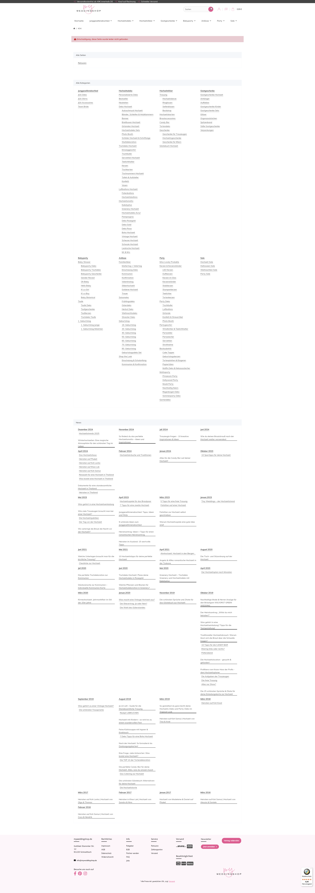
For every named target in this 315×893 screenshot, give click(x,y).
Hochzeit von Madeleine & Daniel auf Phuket (176, 800)
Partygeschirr (166, 325)
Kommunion (127, 273)
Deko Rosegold (129, 220)
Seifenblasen (168, 106)
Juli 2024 (164, 429)
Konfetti (125, 181)
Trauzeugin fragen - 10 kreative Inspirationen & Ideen (174, 437)
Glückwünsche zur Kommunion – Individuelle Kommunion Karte (92, 586)
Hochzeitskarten (167, 114)
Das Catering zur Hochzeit (132, 773)
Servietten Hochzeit (131, 157)
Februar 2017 (125, 792)
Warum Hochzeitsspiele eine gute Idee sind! (177, 523)
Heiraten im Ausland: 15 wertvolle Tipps (134, 543)
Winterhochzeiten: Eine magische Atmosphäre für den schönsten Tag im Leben (95, 443)
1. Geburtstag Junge (90, 325)
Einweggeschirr (129, 150)
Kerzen (125, 165)
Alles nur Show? (208, 684)
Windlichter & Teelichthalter (175, 329)
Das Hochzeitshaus (88, 455)
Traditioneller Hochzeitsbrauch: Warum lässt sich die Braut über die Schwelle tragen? (218, 638)
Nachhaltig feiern (170, 388)
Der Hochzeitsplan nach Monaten (216, 572)
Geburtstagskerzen (171, 356)
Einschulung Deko (130, 270)
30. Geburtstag (129, 329)
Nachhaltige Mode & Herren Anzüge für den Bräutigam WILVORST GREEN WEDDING (218, 602)
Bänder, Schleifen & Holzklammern (137, 114)
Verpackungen (207, 130)
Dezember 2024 (85, 429)
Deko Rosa (127, 228)
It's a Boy (85, 293)
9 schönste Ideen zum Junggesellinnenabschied (130, 523)
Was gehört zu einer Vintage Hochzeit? (96, 706)
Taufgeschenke (88, 309)
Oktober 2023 (206, 451)
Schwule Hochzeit (130, 244)
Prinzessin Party (170, 376)
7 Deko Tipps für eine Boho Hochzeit (136, 736)
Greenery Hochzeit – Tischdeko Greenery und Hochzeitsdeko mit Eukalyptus (174, 578)
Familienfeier (125, 262)
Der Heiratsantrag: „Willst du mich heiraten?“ (216, 614)
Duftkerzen (168, 273)
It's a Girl (85, 289)
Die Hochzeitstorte (128, 787)
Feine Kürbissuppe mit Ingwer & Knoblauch (133, 731)
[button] (219, 9)
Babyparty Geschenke (91, 273)
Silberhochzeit (128, 285)
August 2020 (206, 549)
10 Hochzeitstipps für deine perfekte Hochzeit (135, 557)
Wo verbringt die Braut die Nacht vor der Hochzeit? (95, 530)
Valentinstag (128, 281)
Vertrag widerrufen (231, 841)
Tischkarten (127, 169)
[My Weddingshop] (88, 9)
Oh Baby (85, 281)
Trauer (125, 293)
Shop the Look (125, 356)
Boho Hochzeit (128, 232)
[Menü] (311, 868)
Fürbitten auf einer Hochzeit (173, 505)
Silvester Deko (128, 317)
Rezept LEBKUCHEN (129, 712)
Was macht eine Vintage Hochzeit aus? (137, 599)
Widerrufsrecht (107, 857)
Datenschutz (106, 853)
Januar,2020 (124, 592)
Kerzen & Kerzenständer (171, 266)
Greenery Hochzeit (130, 209)
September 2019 (86, 699)
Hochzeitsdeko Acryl (131, 213)
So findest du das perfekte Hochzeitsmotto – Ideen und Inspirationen (131, 439)
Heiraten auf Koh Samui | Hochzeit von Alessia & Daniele (217, 800)
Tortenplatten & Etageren (174, 360)
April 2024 (83, 451)
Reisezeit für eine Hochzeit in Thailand (96, 474)
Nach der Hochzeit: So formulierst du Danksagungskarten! (135, 744)
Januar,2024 (165, 451)
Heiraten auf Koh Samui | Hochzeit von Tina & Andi (177, 720)
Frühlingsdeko (128, 301)
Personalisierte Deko (128, 94)
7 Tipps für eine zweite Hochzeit (134, 505)
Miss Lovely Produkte (169, 262)
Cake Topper (168, 352)
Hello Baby (86, 285)
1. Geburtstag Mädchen (92, 329)
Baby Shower (84, 262)
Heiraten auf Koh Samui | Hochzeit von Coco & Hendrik (95, 815)
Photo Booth (127, 134)
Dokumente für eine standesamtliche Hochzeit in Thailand (94, 487)
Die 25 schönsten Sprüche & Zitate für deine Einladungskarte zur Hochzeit (217, 692)
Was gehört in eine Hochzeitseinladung (96, 504)
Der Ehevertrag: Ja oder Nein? (133, 603)
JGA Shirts (82, 98)
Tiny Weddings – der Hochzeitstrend (218, 501)
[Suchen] (210, 9)
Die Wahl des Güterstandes (132, 607)
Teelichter (167, 293)
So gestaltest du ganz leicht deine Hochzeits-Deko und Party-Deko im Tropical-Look (176, 709)
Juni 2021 (82, 549)
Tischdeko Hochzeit (128, 146)
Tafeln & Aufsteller (130, 177)
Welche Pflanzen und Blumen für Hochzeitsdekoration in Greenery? (134, 586)
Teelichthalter (128, 161)
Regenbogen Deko (171, 392)
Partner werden (132, 853)
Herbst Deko (127, 309)
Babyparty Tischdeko (91, 270)
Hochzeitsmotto (126, 201)
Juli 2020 (82, 568)
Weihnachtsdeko (129, 313)
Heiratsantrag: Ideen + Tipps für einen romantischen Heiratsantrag (136, 533)
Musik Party (168, 384)
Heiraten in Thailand (88, 492)
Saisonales (124, 297)
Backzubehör (166, 348)
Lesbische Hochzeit (130, 248)
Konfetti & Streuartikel (173, 317)
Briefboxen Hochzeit (131, 122)
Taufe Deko (86, 305)
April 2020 (205, 568)
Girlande (166, 313)
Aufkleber (204, 102)
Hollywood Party (170, 380)
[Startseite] (74, 28)
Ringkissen (167, 102)
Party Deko (165, 301)
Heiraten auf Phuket (88, 459)
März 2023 (165, 497)
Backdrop (167, 110)
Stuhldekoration (129, 142)
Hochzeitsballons (129, 197)
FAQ (128, 857)
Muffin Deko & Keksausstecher (176, 368)
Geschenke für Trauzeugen (175, 134)
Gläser (203, 114)
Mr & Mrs (126, 252)
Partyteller (167, 333)
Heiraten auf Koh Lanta (89, 463)
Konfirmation (128, 277)
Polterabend (207, 652)
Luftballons (168, 309)
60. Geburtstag (129, 340)
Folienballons (128, 193)
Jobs (128, 861)
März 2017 (83, 792)
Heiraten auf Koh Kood (211, 703)
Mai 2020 (164, 568)
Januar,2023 (206, 497)
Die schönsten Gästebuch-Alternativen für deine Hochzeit (136, 782)
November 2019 (167, 592)
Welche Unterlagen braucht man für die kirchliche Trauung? (96, 557)
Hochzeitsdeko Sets (131, 130)
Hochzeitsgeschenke (172, 138)
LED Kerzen (168, 270)
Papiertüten (168, 364)
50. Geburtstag (129, 336)
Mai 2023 (82, 497)
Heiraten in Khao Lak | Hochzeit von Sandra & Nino (135, 800)
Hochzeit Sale (206, 262)
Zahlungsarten (157, 849)
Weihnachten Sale (208, 270)
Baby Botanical (88, 297)
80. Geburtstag (129, 348)
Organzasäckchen (208, 118)
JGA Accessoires (85, 102)
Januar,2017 (165, 792)
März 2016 (205, 792)
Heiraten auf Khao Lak (89, 467)
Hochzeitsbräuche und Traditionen (135, 455)
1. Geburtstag (84, 321)
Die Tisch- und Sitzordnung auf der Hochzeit (216, 557)
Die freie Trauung (209, 680)
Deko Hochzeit (125, 106)
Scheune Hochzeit (130, 240)
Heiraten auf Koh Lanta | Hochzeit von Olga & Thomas (95, 800)
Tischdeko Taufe (88, 317)
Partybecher (168, 336)
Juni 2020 (123, 568)
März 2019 (165, 699)
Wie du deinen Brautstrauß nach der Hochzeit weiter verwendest (217, 437)
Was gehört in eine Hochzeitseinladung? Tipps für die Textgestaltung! (215, 625)
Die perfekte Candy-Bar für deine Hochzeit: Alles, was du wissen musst (136, 768)
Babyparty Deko (88, 266)
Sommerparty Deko (172, 395)
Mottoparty (165, 372)
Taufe (80, 301)
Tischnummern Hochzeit (133, 173)
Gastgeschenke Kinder (210, 106)
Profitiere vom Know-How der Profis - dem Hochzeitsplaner (217, 671)
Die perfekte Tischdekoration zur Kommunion (93, 576)
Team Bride (83, 106)
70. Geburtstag (129, 344)
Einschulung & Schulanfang (134, 360)
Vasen (124, 185)
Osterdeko (126, 305)
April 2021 (164, 549)
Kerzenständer (169, 281)
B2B (128, 849)
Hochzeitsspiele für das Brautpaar (135, 501)
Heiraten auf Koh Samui (90, 470)
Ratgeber (130, 846)
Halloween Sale (207, 266)
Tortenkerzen (169, 297)
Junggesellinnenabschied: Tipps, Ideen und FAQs (136, 513)
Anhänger (205, 98)
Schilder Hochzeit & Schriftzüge (136, 138)
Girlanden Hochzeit (130, 126)
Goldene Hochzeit (130, 289)
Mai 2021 (123, 549)
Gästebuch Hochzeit (169, 146)
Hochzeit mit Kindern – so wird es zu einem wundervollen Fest (135, 721)
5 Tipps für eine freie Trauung (174, 501)
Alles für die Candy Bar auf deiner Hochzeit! (175, 459)
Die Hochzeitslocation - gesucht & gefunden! (215, 661)
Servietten (167, 340)
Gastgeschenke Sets (209, 110)
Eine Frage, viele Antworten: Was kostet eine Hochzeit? (134, 754)
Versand (154, 853)
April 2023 (124, 497)
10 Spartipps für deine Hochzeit (216, 455)
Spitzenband (206, 122)
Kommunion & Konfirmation (134, 364)
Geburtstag (124, 321)
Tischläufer (127, 153)
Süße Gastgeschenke (210, 126)
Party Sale (205, 273)
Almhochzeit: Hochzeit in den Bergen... (178, 553)
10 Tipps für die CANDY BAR (214, 645)
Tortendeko (165, 126)
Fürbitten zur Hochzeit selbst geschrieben (173, 513)
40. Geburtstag (129, 333)
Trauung (163, 94)
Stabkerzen (168, 285)
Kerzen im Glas (169, 277)
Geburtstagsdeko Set (132, 352)
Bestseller (123, 98)
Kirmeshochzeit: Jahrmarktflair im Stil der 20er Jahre (95, 601)
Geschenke (165, 130)
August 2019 (125, 699)
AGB (103, 849)
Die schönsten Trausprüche (91, 710)
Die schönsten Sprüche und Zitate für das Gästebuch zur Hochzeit (176, 601)
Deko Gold (126, 224)
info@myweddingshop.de (87, 860)
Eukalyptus (127, 205)
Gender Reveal (88, 277)
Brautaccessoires (167, 118)
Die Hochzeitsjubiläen (89, 518)
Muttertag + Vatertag (132, 266)
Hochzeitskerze (169, 98)
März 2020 (83, 592)
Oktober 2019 (206, 592)
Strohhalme (168, 344)
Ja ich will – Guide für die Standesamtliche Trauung (130, 707)
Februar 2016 (84, 807)
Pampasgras (128, 216)
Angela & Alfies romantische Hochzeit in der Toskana (178, 561)
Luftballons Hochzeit (128, 189)
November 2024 (126, 429)
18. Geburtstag (129, 325)
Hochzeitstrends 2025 (89, 433)
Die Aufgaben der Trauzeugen (215, 676)
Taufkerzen (86, 313)
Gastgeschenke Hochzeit (211, 94)
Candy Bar (164, 122)
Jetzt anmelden (209, 847)
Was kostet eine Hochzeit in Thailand (96, 478)
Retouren (154, 846)
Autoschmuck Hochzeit (132, 110)
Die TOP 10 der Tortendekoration (135, 760)
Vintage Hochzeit (130, 236)
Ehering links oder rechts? (213, 649)
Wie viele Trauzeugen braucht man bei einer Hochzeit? (95, 512)
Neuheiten (123, 102)
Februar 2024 (125, 451)
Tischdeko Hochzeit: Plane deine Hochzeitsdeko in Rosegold (133, 576)
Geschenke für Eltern (172, 142)
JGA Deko (82, 94)
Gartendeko (165, 399)
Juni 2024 (204, 429)
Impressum (105, 846)
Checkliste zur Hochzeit (89, 563)
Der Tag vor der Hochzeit (90, 522)
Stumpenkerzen (170, 289)
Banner (125, 118)
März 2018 (205, 699)
